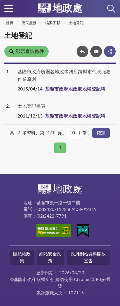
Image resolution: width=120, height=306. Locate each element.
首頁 (9, 23)
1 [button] (60, 148)
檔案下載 (52, 23)
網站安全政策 (50, 257)
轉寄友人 (96, 51)
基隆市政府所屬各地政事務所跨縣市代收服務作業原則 (64, 76)
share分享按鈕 (110, 51)
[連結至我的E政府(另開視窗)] (83, 231)
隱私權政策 (22, 257)
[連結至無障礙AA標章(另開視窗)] (53, 231)
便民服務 (29, 23)
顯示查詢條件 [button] (30, 51)
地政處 (60, 8)
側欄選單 (8, 8)
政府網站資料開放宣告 (88, 257)
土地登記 (76, 23)
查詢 (111, 8)
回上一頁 (82, 51)
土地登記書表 (31, 106)
